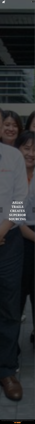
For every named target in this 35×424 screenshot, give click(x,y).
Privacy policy (18, 422)
